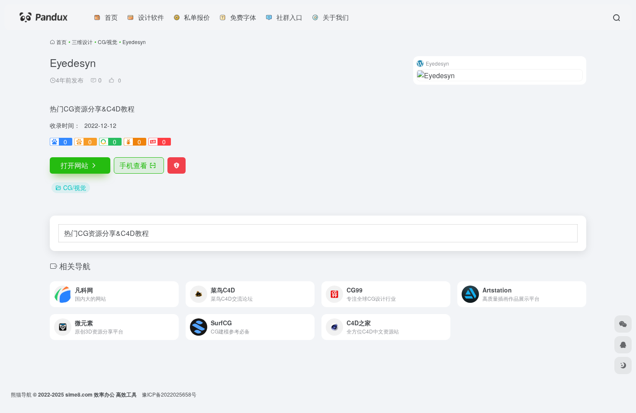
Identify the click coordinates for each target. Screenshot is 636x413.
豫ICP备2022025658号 (169, 394)
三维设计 (82, 41)
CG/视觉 (107, 41)
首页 (61, 41)
